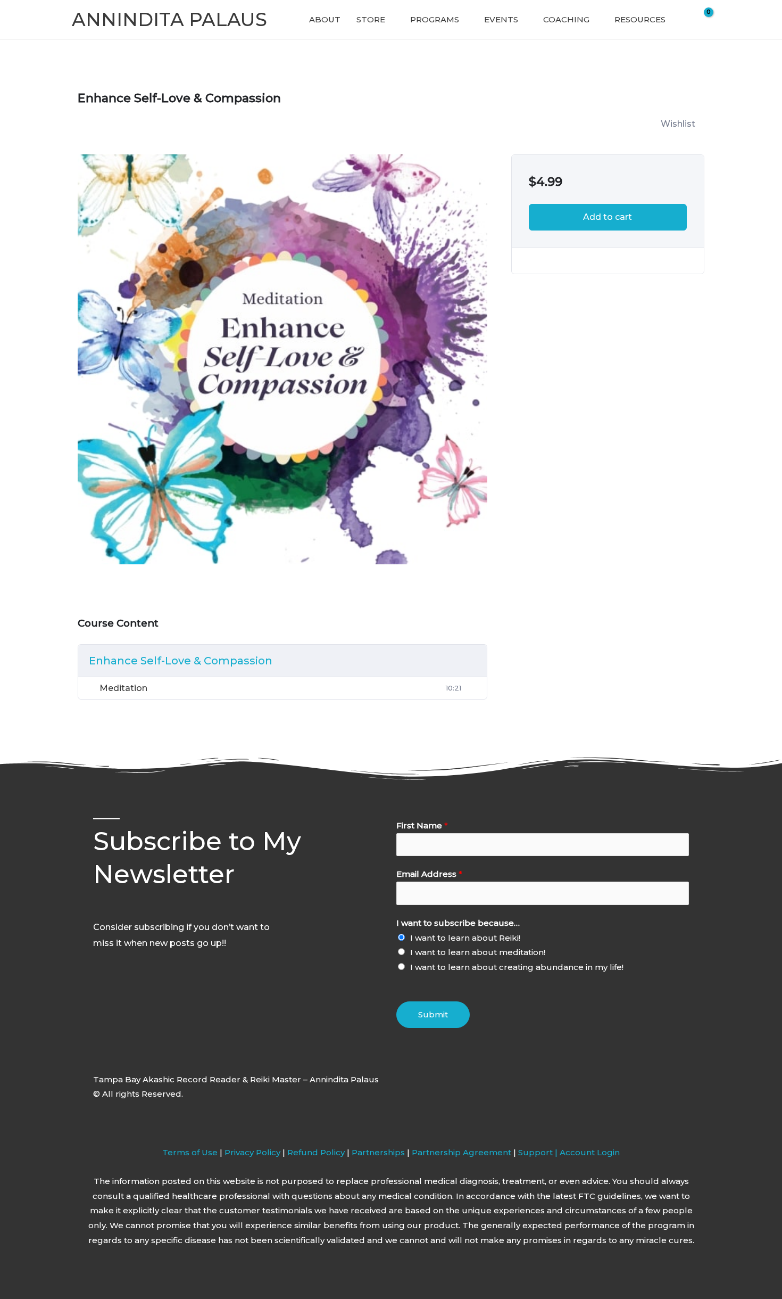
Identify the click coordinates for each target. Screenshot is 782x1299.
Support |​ (539, 1152)
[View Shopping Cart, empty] (701, 19)
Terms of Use (190, 1152)
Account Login (590, 1152)
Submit (433, 1014)
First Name (422, 825)
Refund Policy (317, 1152)
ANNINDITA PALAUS (169, 19)
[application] (389, 19)
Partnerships (378, 1152)
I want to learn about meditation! (477, 952)
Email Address (429, 874)
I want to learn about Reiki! (465, 938)
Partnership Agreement (461, 1152)
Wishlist (678, 124)
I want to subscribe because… (458, 923)
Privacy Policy (252, 1152)
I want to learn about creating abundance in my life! (516, 967)
